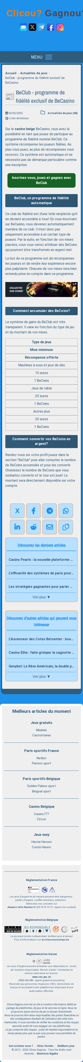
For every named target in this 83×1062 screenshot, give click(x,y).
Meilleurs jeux (65, 1045)
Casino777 (41, 814)
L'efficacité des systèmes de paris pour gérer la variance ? (42, 573)
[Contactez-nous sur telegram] (41, 27)
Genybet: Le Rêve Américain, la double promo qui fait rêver (42, 666)
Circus (41, 819)
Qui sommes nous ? (21, 1045)
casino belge (25, 129)
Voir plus (42, 597)
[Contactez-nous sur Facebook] (50, 27)
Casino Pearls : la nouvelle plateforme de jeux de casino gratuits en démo (42, 560)
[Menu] (41, 57)
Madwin (41, 730)
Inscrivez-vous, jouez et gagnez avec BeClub (41, 180)
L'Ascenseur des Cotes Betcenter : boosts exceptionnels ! (42, 639)
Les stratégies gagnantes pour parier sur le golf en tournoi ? (42, 587)
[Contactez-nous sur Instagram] (60, 27)
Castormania (41, 735)
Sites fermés (45, 1045)
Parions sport (41, 763)
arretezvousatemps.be (55, 939)
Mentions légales (47, 1053)
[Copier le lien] (66, 527)
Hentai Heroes (41, 842)
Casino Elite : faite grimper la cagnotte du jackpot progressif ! (42, 653)
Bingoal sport (41, 791)
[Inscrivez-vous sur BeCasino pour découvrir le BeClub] (41, 289)
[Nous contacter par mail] (23, 27)
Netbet (41, 758)
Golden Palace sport (41, 786)
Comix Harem (41, 847)
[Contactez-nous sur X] (32, 27)
